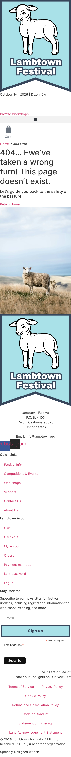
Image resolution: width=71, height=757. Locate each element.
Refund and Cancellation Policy (35, 705)
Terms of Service (21, 687)
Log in (8, 583)
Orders (9, 555)
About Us (11, 510)
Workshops (12, 483)
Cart (7, 528)
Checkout (11, 537)
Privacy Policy (52, 687)
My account (12, 546)
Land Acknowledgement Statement (35, 732)
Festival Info (13, 464)
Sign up (35, 631)
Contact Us (12, 501)
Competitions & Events (21, 474)
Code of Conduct (35, 714)
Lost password (15, 574)
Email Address (14, 644)
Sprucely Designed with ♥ (19, 752)
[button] (35, 119)
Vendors (10, 492)
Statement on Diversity (35, 723)
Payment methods (17, 565)
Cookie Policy (35, 696)
